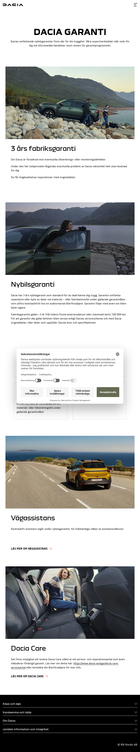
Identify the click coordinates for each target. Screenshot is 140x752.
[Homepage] (13, 4)
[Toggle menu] (135, 4)
